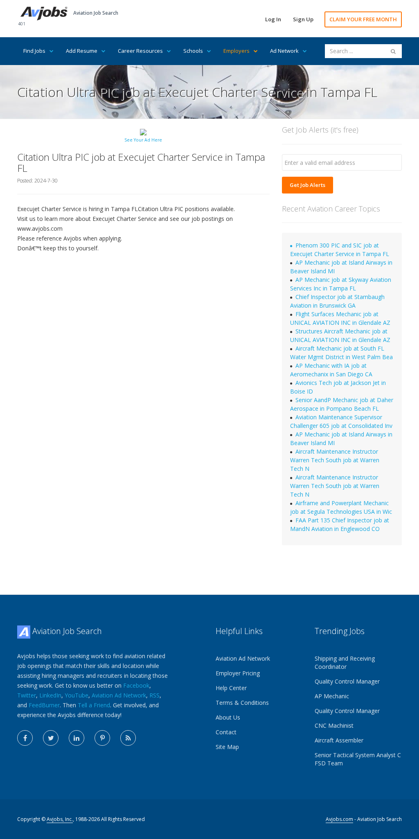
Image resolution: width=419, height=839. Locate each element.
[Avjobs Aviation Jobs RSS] (128, 738)
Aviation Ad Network (119, 695)
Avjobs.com (339, 819)
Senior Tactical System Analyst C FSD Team (358, 759)
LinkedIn (50, 695)
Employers (236, 50)
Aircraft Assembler (339, 740)
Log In (273, 19)
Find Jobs (34, 50)
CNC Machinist (334, 725)
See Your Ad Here (143, 140)
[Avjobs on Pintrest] (102, 738)
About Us (228, 717)
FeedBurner (44, 705)
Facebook (136, 685)
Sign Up (303, 19)
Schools (193, 50)
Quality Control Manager (347, 681)
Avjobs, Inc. (60, 819)
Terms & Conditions (242, 702)
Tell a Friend (94, 705)
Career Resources (140, 50)
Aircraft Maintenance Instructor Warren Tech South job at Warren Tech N (334, 460)
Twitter (26, 695)
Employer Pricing (238, 673)
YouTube (76, 695)
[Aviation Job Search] (44, 13)
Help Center (231, 688)
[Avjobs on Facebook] (25, 738)
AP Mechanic (332, 696)
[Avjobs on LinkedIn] (76, 738)
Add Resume (81, 50)
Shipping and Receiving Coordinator (345, 662)
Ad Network (284, 50)
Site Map (227, 747)
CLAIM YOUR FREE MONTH (363, 19)
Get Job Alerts (307, 185)
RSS (154, 695)
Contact (226, 732)
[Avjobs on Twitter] (51, 738)
